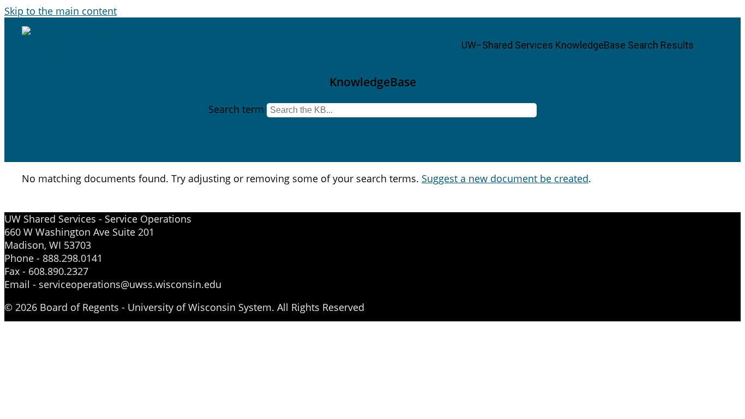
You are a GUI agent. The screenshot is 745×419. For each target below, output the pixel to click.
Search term (236, 109)
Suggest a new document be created (505, 178)
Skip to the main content (60, 10)
